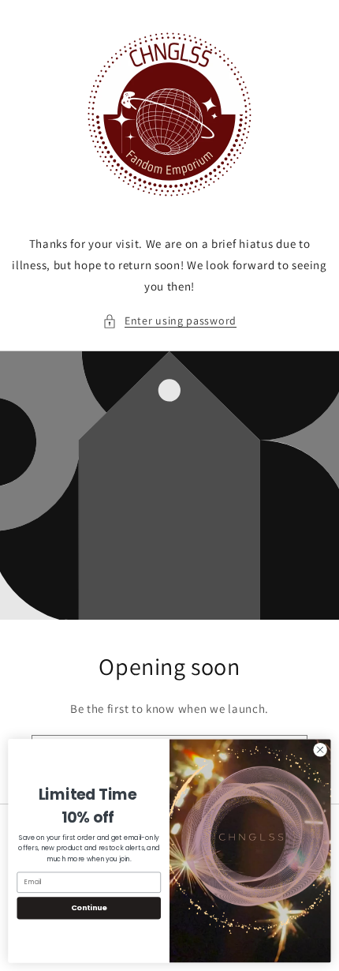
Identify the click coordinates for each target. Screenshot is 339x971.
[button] (169, 321)
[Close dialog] (320, 750)
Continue (89, 907)
